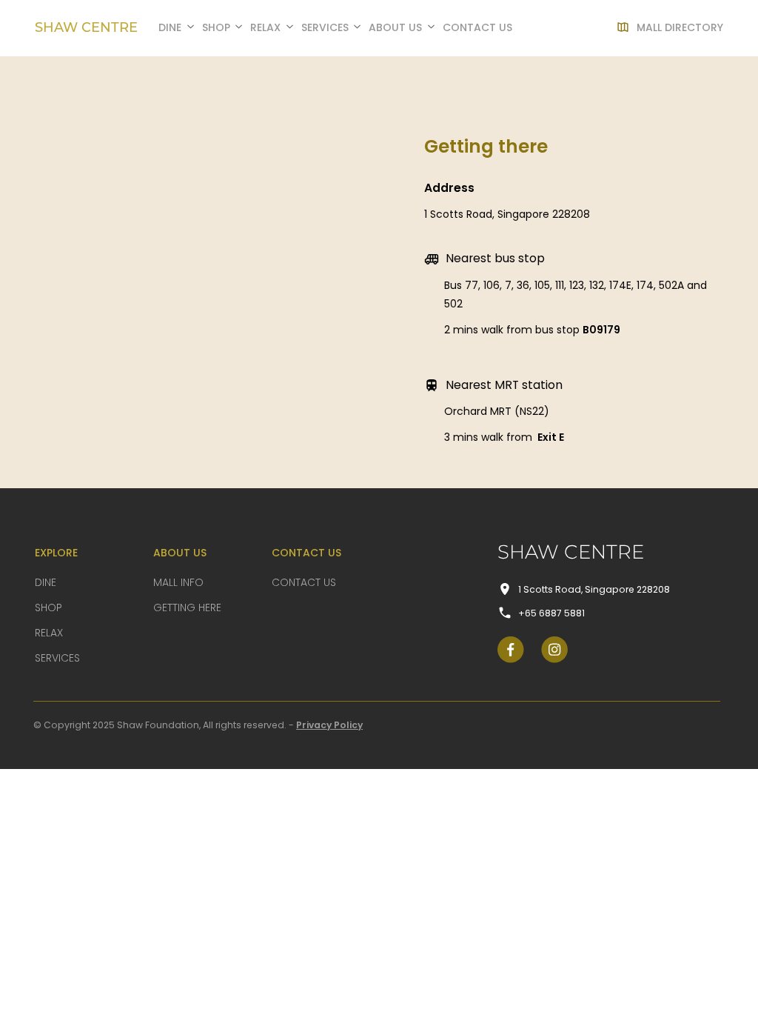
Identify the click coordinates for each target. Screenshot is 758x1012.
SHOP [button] (216, 27)
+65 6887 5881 (551, 613)
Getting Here (187, 607)
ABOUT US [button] (395, 27)
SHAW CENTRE (86, 27)
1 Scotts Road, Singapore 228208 (594, 589)
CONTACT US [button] (477, 27)
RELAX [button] (265, 27)
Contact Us (304, 582)
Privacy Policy (329, 725)
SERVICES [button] (325, 27)
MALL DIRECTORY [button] (680, 27)
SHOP (48, 607)
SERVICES (57, 657)
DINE (45, 582)
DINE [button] (169, 27)
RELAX (49, 632)
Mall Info (178, 582)
